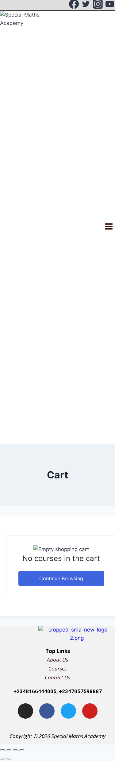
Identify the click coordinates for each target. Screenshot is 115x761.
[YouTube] (110, 5)
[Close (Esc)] (21, 750)
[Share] (15, 750)
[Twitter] (86, 5)
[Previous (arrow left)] (2, 758)
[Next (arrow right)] (8, 758)
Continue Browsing (61, 578)
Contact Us (57, 677)
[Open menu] (108, 227)
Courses (57, 668)
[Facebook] (74, 5)
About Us (57, 659)
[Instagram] (98, 5)
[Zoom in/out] (2, 750)
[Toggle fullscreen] (8, 750)
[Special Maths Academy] (24, 227)
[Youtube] (90, 711)
